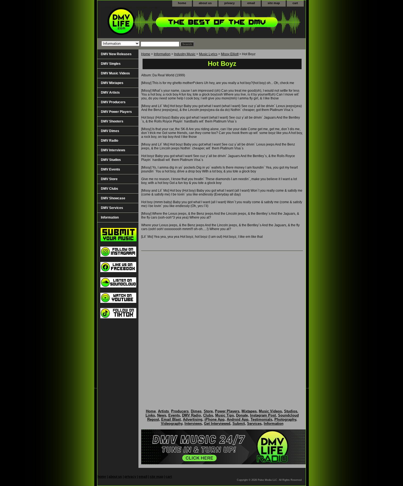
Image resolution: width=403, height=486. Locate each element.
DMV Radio (109, 141)
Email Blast (171, 419)
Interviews (193, 423)
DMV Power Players (116, 112)
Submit (238, 423)
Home (145, 54)
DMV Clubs (109, 189)
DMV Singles (111, 64)
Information (162, 54)
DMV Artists (110, 92)
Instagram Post (263, 415)
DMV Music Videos (115, 73)
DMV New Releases (116, 54)
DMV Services (112, 208)
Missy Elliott (230, 54)
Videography (171, 423)
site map (274, 3)
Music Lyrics (208, 54)
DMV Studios (111, 160)
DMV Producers (113, 102)
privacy (229, 3)
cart (295, 3)
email (251, 3)
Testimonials (261, 419)
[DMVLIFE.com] (165, 22)
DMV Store (109, 179)
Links (150, 415)
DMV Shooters (112, 121)
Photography (285, 419)
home (182, 3)
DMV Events (110, 169)
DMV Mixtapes (112, 83)
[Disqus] (222, 324)
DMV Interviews (113, 150)
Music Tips (224, 415)
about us (205, 3)
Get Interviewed (217, 423)
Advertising (192, 419)
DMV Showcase (113, 198)
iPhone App (215, 419)
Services (254, 423)
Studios (290, 411)
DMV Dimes (110, 131)
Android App (237, 419)
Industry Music (184, 54)
